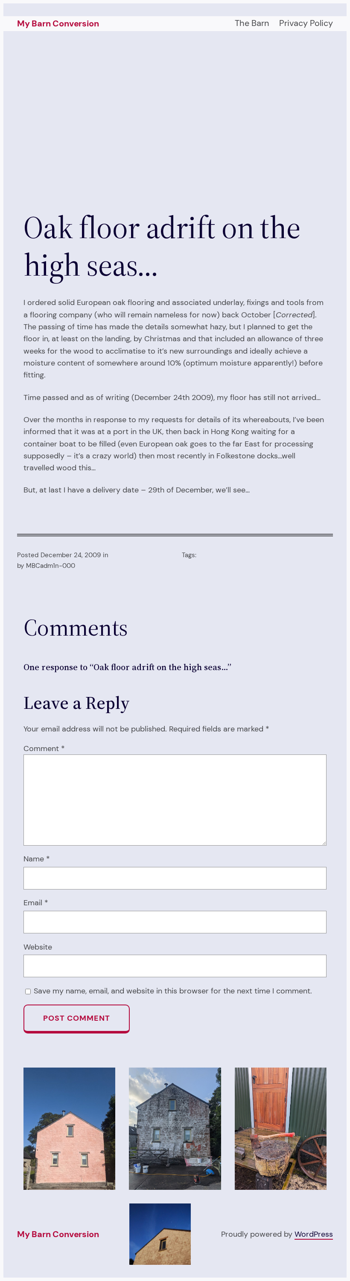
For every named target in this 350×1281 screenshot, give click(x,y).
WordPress (314, 1234)
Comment (44, 748)
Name (36, 859)
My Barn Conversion (58, 23)
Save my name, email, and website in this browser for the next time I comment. (173, 991)
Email (35, 902)
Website (37, 947)
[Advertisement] (175, 121)
